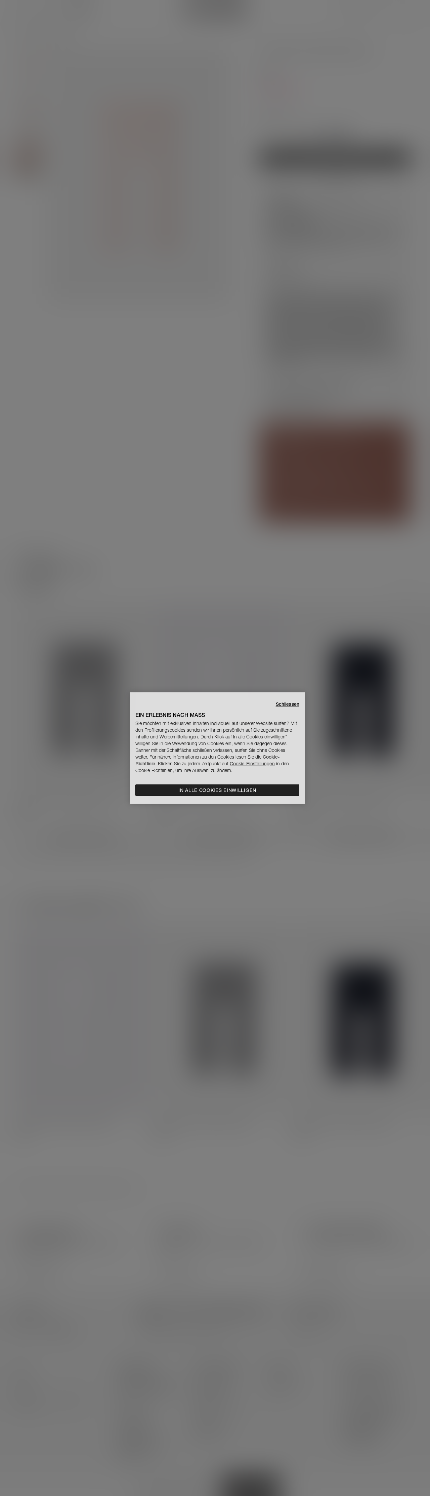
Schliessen (287, 703)
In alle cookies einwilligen (217, 790)
